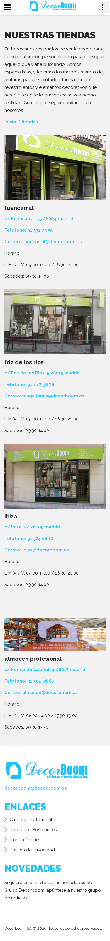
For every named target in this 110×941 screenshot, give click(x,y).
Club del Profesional (31, 819)
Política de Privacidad (32, 849)
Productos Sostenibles (33, 829)
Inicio (10, 122)
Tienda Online (24, 839)
